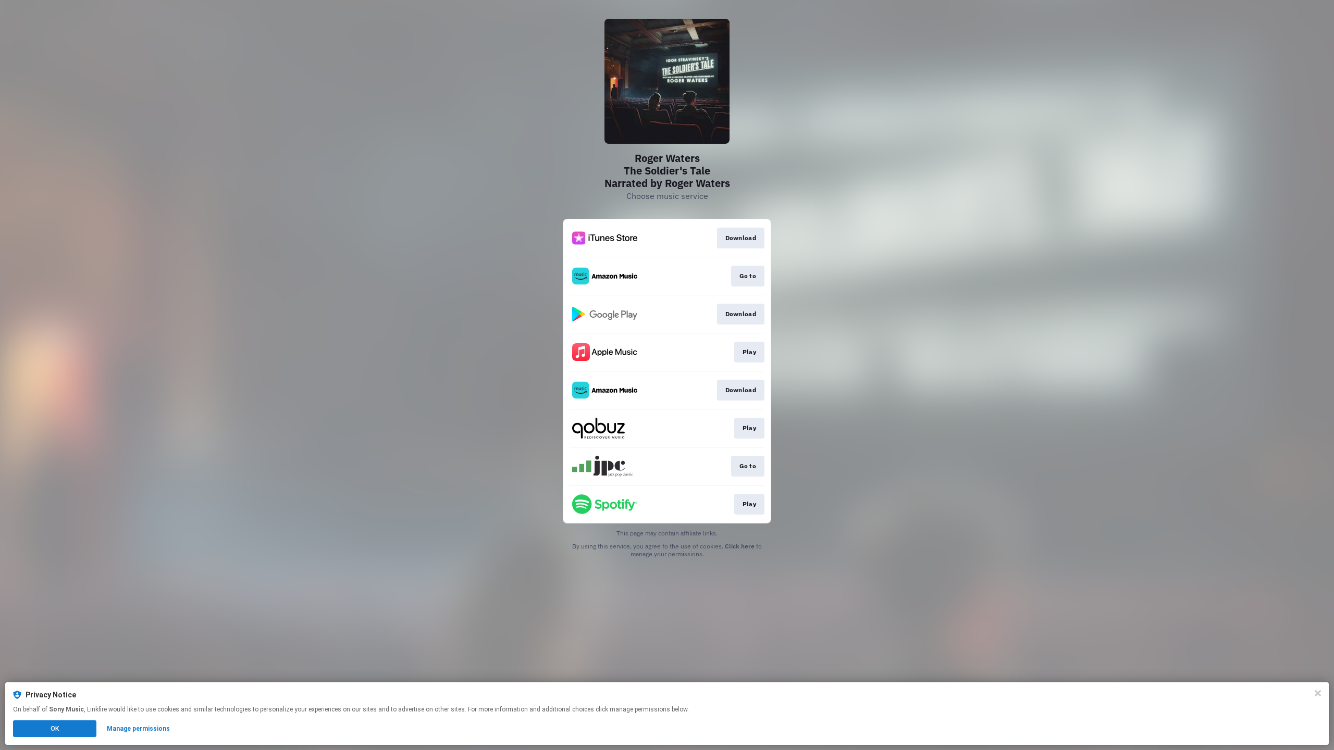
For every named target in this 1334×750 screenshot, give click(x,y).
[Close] (1318, 693)
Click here (740, 546)
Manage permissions (138, 728)
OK (55, 728)
